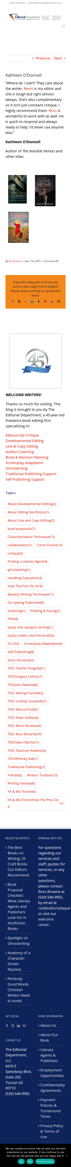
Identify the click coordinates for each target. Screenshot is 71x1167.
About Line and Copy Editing (31, 520)
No (30, 1161)
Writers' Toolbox (42, 775)
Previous (43, 58)
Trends (15, 775)
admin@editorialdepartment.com (45, 2)
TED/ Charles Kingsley (26, 668)
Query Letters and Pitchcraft (31, 635)
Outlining (16, 611)
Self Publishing (21, 652)
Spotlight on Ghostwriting (18, 940)
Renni (28, 88)
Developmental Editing (25, 440)
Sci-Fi (13, 643)
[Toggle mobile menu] (64, 26)
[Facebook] (6, 1025)
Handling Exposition (25, 578)
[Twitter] (12, 1025)
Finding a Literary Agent (27, 561)
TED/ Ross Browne (24, 734)
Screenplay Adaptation (25, 462)
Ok (21, 1161)
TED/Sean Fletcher (23, 742)
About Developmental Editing (32, 504)
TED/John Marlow (23, 684)
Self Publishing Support (25, 479)
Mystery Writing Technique (31, 594)
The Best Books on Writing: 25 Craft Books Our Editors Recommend (18, 861)
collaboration (20, 545)
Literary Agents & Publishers (49, 1055)
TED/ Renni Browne (24, 725)
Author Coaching (20, 451)
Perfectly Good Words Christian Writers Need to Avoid (19, 989)
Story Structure (21, 660)
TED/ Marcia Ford (23, 709)
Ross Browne (15, 261)
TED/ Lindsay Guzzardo (27, 701)
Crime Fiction (49, 545)
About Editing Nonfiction (28, 512)
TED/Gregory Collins (25, 676)
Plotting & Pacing (45, 611)
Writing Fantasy (21, 783)
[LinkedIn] (18, 1025)
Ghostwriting (16, 468)
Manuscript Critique (22, 435)
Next (58, 58)
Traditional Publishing (26, 767)
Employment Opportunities (52, 1073)
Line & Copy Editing (22, 446)
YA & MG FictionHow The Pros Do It (35, 803)
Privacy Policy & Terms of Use (51, 1131)
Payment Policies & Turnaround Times (50, 1108)
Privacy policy (45, 1161)
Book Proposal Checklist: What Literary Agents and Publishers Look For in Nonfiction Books (19, 906)
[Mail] (24, 1025)
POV (13, 619)
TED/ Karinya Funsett (25, 693)
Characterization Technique (31, 537)
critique (15, 553)
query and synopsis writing (30, 627)
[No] (66, 1155)
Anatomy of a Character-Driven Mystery (19, 961)
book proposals (21, 528)
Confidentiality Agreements (52, 1087)
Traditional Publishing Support (31, 473)
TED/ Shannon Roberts (27, 750)
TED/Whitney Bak (23, 758)
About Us (48, 1025)
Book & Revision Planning (27, 457)
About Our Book (49, 1037)
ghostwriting (19, 569)
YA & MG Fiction (22, 791)
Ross (53, 110)
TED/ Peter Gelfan (23, 717)
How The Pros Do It (25, 586)
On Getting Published (26, 602)
